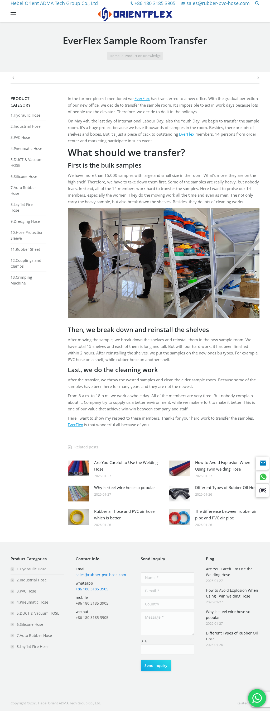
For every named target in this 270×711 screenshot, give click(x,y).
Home (114, 55)
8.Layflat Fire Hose (33, 646)
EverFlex (142, 98)
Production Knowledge (143, 55)
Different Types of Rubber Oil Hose (226, 487)
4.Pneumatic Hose (26, 148)
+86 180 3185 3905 (154, 3)
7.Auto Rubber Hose (34, 635)
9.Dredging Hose (25, 221)
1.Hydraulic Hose (25, 115)
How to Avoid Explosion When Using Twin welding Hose (222, 466)
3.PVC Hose (20, 137)
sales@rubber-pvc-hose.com (218, 3)
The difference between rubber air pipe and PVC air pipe (226, 514)
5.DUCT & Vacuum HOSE (38, 613)
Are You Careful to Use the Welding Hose (126, 466)
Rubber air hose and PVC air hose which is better (124, 514)
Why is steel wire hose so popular (124, 487)
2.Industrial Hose (26, 126)
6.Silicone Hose (24, 176)
